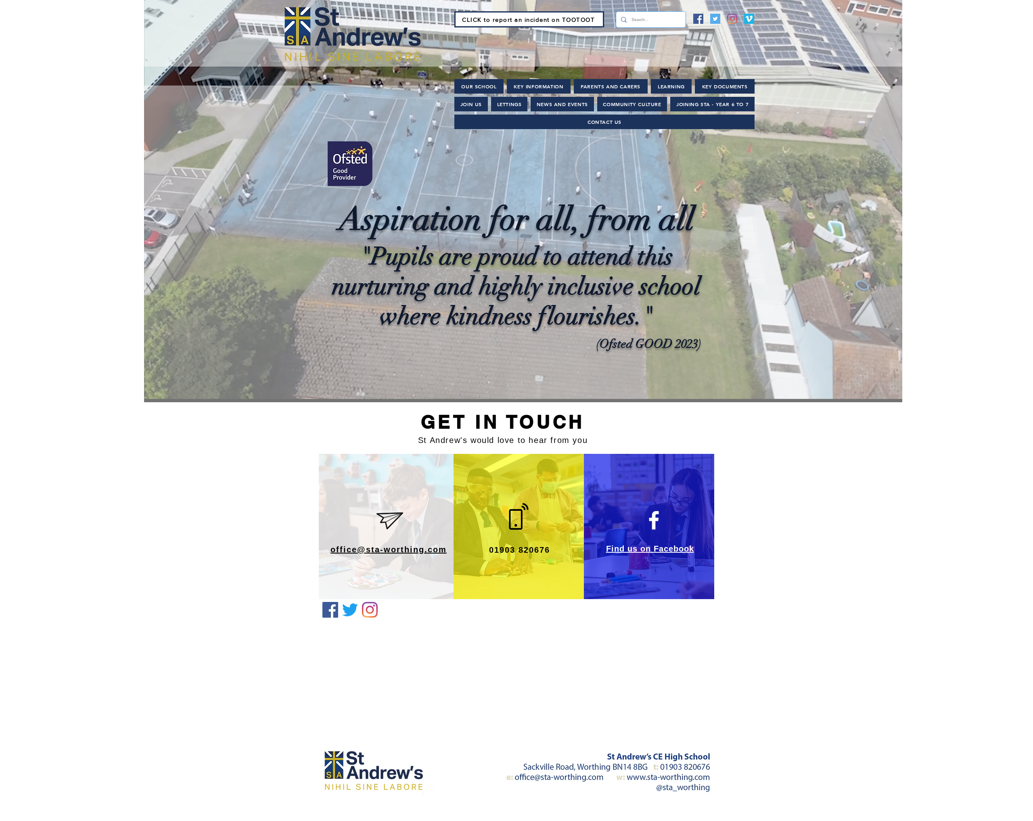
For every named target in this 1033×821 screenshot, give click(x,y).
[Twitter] (715, 19)
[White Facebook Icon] (654, 520)
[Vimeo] (749, 19)
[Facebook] (698, 19)
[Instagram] (732, 19)
